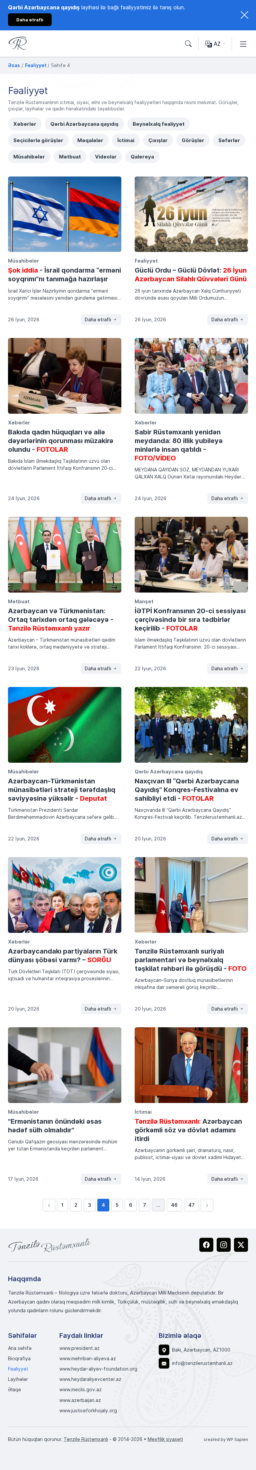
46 (174, 1205)
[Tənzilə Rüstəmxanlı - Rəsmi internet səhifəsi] (49, 1245)
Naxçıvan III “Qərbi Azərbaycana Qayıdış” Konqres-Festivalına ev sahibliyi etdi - (187, 789)
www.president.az (79, 1348)
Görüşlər (193, 140)
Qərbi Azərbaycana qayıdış (84, 123)
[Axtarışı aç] (188, 43)
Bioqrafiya (19, 1359)
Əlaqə (14, 1390)
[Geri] (49, 1205)
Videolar (106, 156)
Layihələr (18, 1379)
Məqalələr (90, 140)
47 (191, 1205)
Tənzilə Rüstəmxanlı (86, 1439)
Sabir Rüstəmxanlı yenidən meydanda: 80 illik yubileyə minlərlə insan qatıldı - (179, 444)
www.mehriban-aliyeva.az (87, 1359)
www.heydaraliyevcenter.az (90, 1379)
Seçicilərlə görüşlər (38, 140)
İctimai (125, 140)
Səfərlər (229, 140)
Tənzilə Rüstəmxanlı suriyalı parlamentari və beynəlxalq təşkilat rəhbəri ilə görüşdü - (191, 959)
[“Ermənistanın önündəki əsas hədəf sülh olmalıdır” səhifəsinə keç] (64, 1065)
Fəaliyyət (146, 260)
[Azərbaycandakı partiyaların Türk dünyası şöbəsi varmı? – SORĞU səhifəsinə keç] (64, 895)
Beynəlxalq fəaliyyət (159, 123)
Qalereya (142, 156)
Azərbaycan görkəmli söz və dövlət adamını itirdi (188, 1129)
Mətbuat (70, 156)
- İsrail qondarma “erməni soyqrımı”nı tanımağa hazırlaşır (64, 274)
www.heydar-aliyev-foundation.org (98, 1369)
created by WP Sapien (226, 1439)
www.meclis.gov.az (80, 1390)
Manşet (144, 601)
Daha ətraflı (99, 319)
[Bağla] (244, 15)
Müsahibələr (29, 156)
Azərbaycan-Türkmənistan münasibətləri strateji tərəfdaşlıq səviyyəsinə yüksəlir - (61, 789)
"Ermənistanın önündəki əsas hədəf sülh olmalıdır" (55, 1125)
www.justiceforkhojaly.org (88, 1411)
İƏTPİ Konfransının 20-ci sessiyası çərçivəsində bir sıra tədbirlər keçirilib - (190, 619)
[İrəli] (207, 1205)
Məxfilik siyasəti (165, 1439)
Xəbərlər (24, 123)
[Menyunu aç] (243, 43)
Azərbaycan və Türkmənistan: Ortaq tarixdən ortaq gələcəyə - (60, 619)
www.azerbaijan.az (80, 1400)
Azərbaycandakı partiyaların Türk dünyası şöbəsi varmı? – (62, 955)
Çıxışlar (158, 140)
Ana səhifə (20, 1348)
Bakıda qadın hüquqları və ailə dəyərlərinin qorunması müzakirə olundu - (60, 440)
